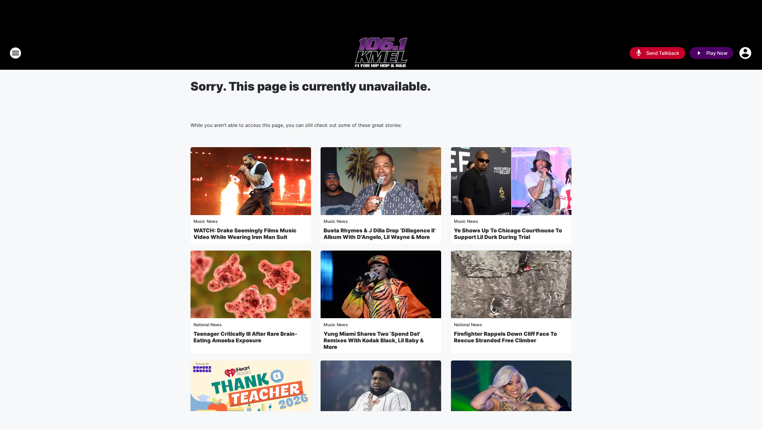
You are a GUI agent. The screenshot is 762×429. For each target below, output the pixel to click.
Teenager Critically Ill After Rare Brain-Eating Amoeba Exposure (245, 337)
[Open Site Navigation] (15, 53)
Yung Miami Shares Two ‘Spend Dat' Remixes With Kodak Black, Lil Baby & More (374, 340)
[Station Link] (381, 53)
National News (207, 324)
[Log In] (745, 53)
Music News (205, 221)
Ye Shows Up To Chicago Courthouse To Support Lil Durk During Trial (508, 233)
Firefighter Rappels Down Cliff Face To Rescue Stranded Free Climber (505, 337)
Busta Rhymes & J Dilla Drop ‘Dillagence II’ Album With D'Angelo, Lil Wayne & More (380, 233)
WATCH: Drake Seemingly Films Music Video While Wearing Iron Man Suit (244, 233)
